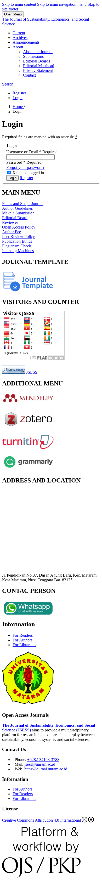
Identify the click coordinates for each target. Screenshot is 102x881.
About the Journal (38, 51)
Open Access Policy (18, 227)
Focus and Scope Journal (22, 203)
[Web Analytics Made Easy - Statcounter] (13, 372)
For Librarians (24, 645)
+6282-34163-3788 (43, 759)
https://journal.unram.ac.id (45, 769)
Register (19, 93)
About (18, 47)
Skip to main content (19, 4)
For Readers (23, 635)
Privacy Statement (38, 70)
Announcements (26, 42)
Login (17, 97)
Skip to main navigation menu (62, 4)
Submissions (33, 56)
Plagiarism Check (16, 246)
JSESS (31, 372)
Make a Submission (18, 213)
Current (19, 33)
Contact (29, 75)
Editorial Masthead (38, 66)
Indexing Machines (18, 250)
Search (7, 84)
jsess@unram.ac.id (39, 764)
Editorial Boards (36, 61)
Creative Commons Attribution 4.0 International (41, 820)
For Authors (22, 640)
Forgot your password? (25, 167)
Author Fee (11, 232)
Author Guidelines (17, 208)
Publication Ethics (17, 241)
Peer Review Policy (18, 236)
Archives (20, 37)
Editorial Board (14, 217)
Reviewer (10, 222)
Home (18, 106)
